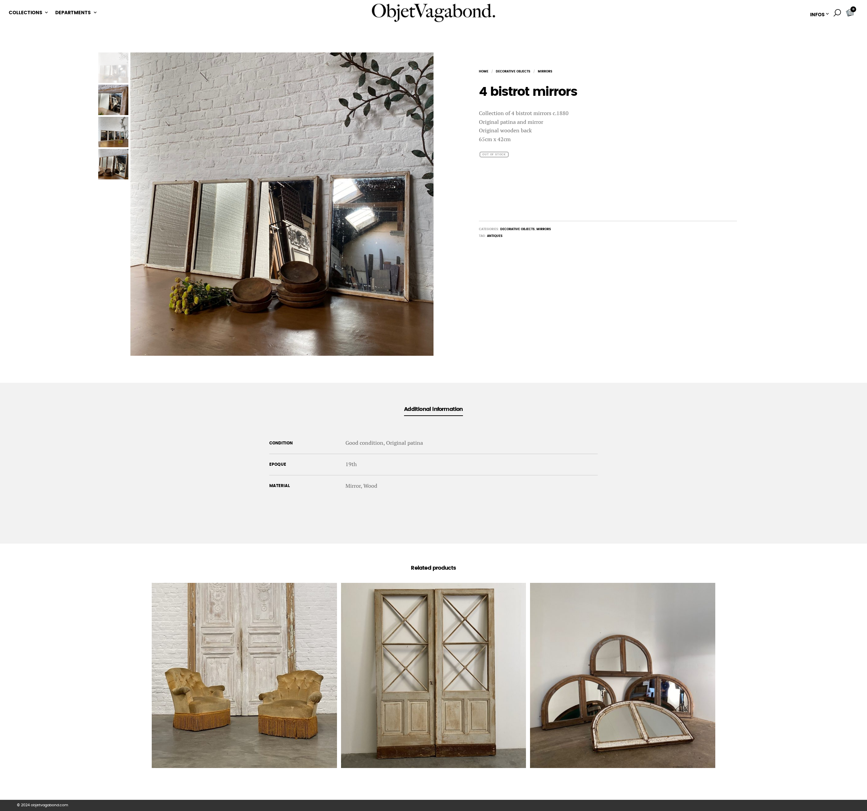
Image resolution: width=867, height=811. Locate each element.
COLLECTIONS (25, 12)
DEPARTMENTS (73, 12)
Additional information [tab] (433, 409)
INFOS (817, 15)
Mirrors (545, 71)
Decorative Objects (513, 71)
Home (483, 71)
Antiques (495, 236)
